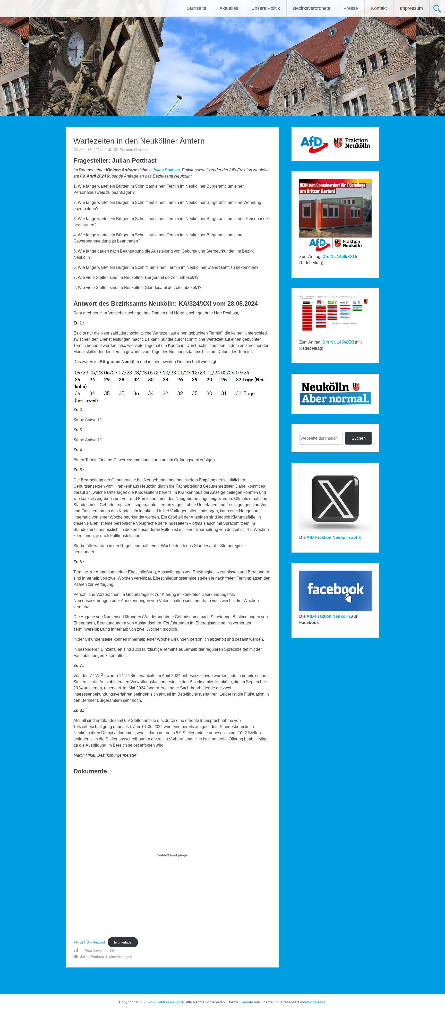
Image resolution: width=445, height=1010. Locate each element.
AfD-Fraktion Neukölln (130, 150)
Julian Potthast (166, 170)
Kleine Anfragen (119, 957)
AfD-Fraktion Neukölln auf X (333, 537)
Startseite (196, 8)
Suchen (359, 438)
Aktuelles (228, 8)
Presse (351, 8)
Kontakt (379, 8)
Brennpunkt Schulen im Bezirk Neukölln (105, 981)
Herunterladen (123, 942)
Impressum (411, 8)
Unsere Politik (265, 8)
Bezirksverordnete (311, 8)
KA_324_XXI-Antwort (89, 942)
